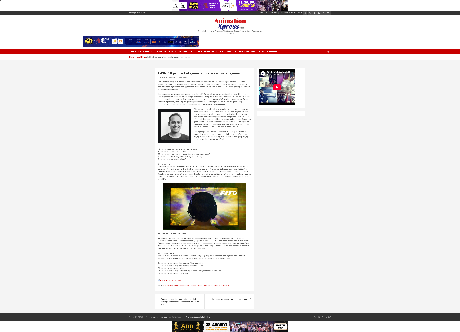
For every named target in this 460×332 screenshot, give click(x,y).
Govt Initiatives (187, 52)
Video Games (208, 285)
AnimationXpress (160, 317)
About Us (263, 13)
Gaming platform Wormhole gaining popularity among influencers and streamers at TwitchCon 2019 (180, 301)
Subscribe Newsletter (287, 13)
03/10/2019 (162, 78)
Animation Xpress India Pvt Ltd (198, 317)
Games (160, 52)
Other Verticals (212, 52)
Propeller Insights (196, 285)
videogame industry (221, 285)
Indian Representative (250, 52)
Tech (199, 52)
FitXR (165, 285)
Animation (136, 52)
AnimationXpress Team (178, 78)
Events (230, 52)
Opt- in (300, 13)
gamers (170, 285)
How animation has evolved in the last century (230, 299)
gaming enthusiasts (181, 285)
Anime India (272, 52)
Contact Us (273, 13)
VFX (153, 52)
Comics (172, 52)
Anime (146, 52)
